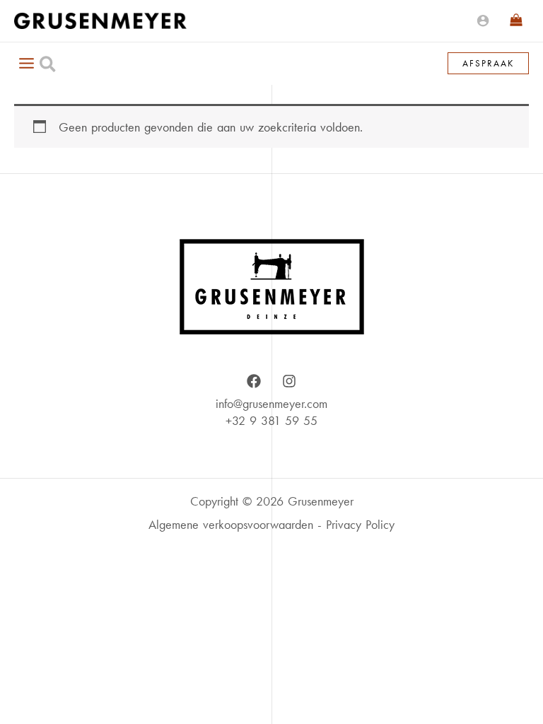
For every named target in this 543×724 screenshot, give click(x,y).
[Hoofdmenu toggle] (26, 63)
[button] (48, 66)
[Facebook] (254, 381)
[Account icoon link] (483, 20)
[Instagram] (289, 381)
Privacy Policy (360, 524)
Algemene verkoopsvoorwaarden (230, 524)
